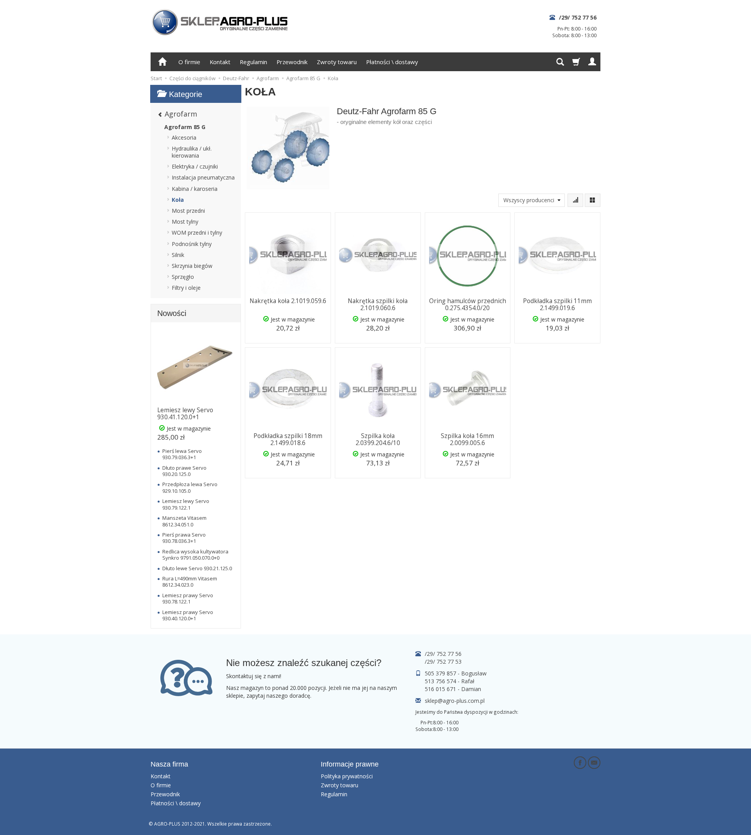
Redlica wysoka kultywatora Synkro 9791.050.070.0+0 (195, 554)
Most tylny (185, 221)
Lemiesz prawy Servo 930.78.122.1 (187, 598)
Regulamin (253, 62)
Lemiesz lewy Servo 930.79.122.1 (185, 504)
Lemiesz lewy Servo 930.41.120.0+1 (185, 413)
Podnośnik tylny (192, 244)
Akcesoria (184, 137)
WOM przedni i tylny (197, 232)
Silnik (178, 255)
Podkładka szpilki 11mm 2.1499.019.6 (557, 304)
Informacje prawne (350, 764)
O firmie (189, 62)
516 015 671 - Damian (453, 689)
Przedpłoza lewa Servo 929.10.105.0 (189, 487)
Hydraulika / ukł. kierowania (192, 152)
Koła (178, 199)
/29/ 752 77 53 (443, 661)
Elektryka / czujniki (195, 166)
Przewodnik (292, 62)
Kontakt (220, 62)
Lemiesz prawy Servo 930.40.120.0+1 (187, 615)
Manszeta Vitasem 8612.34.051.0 (184, 521)
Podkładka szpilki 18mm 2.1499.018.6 (287, 439)
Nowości (171, 313)
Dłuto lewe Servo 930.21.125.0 (197, 568)
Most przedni (188, 210)
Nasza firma (169, 764)
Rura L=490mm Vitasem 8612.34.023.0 (189, 581)
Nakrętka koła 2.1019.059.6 (288, 301)
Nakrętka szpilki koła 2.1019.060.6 (378, 304)
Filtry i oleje (186, 287)
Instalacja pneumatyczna (203, 177)
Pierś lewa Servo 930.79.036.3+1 (182, 454)
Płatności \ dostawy (392, 62)
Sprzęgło (183, 276)
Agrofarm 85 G (184, 127)
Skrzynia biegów (192, 265)
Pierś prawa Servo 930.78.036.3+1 (184, 537)
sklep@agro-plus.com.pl (455, 700)
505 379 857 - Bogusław (456, 673)
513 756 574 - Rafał (449, 681)
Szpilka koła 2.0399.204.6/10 (378, 439)
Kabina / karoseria (194, 188)
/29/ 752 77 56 (577, 17)
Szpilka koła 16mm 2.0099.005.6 (467, 439)
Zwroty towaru (337, 62)
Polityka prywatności (347, 776)
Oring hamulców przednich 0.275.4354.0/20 (467, 304)
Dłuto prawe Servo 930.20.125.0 (184, 471)
